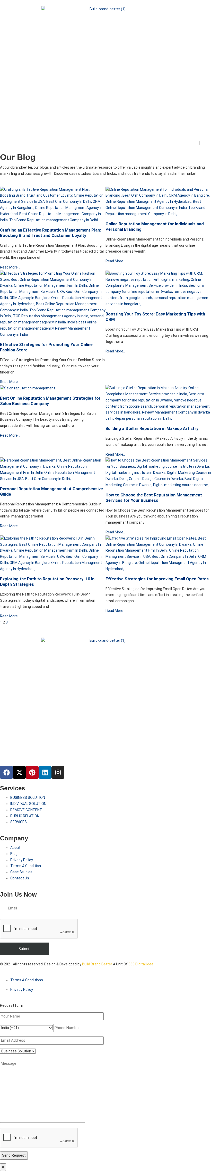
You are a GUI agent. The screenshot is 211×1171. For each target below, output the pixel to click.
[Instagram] (57, 772)
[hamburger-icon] (205, 143)
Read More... (10, 267)
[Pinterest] (32, 772)
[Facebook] (6, 772)
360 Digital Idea (140, 964)
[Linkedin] (45, 772)
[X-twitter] (19, 772)
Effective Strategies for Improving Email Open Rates (157, 579)
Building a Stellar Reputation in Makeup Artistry (152, 428)
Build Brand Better (97, 964)
